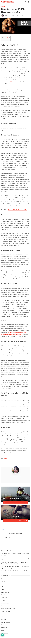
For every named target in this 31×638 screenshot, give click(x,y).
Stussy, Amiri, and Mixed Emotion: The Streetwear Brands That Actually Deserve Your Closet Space (14, 563)
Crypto (2, 589)
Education (3, 595)
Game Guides (4, 597)
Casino (2, 584)
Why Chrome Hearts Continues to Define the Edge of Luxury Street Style (15, 554)
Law (2, 614)
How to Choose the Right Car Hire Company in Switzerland (14, 570)
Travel (2, 630)
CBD (2, 586)
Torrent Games (4, 627)
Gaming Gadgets (5, 603)
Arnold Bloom (10, 15)
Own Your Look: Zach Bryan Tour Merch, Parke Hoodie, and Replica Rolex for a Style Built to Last (15, 567)
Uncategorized (4, 633)
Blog (2, 578)
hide (8, 38)
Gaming (3, 600)
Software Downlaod (5, 622)
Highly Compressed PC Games (8, 608)
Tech (2, 625)
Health (3, 6)
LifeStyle (3, 616)
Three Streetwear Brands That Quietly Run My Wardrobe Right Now (15, 558)
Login (2, 529)
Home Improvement (5, 611)
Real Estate (3, 619)
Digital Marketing (5, 592)
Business (3, 581)
